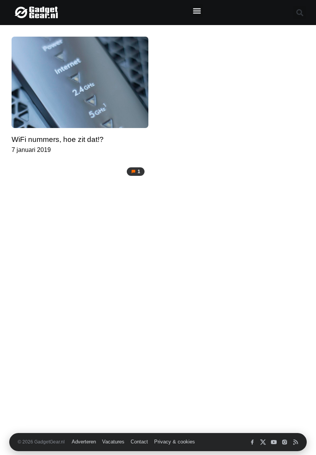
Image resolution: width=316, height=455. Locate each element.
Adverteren (84, 442)
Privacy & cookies (174, 442)
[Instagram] (284, 442)
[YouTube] (274, 442)
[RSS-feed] (295, 442)
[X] (263, 442)
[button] (196, 10)
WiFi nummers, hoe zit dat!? (58, 139)
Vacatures (113, 442)
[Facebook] (252, 442)
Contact (139, 442)
